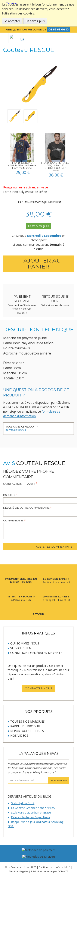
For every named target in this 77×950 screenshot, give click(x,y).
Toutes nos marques (27, 721)
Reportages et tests (27, 731)
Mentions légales (18, 871)
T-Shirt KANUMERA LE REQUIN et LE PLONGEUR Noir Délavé (55, 166)
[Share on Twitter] (50, 427)
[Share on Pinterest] (56, 427)
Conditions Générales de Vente (36, 653)
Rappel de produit (25, 726)
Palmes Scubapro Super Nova (30, 817)
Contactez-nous (38, 688)
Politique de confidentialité (54, 867)
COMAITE (63, 871)
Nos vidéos (19, 735)
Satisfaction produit (19, 483)
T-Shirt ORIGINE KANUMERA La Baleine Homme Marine (22, 165)
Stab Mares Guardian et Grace (31, 812)
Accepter (13, 21)
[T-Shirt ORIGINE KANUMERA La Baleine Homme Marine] (21, 147)
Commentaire (13, 520)
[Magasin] (58, 38)
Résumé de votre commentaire (26, 507)
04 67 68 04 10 (58, 29)
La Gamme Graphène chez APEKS (33, 808)
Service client (21, 648)
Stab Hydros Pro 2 (22, 803)
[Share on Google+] (62, 427)
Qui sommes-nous (24, 643)
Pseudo (9, 495)
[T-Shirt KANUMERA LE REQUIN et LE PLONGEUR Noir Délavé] (55, 147)
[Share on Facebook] (43, 427)
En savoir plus (35, 21)
